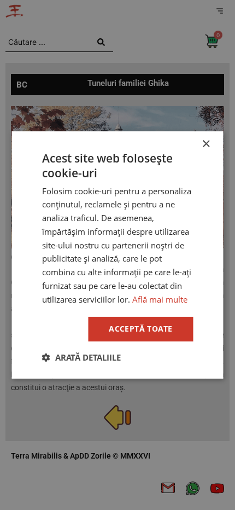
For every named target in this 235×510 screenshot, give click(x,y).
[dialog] (117, 255)
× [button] (206, 144)
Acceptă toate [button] (140, 328)
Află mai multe (159, 299)
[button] (81, 357)
